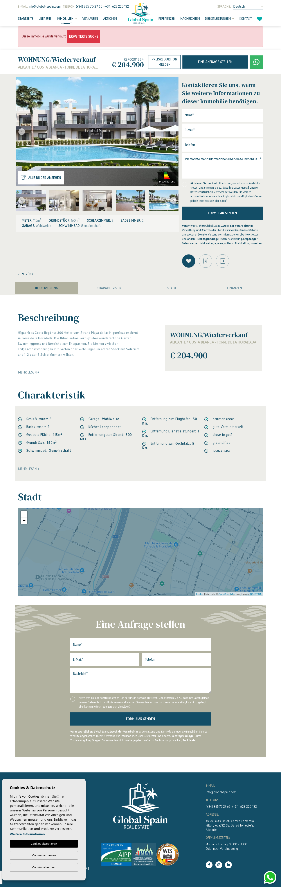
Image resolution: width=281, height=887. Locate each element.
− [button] (24, 520)
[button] (222, 261)
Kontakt (246, 18)
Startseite (25, 18)
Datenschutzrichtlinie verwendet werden (214, 192)
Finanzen (234, 288)
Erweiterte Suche (83, 36)
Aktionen (110, 18)
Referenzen (167, 18)
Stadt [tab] (172, 288)
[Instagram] (218, 864)
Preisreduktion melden (164, 62)
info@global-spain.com (45, 6)
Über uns (45, 18)
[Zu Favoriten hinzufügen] (188, 261)
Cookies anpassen (44, 855)
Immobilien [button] (65, 18)
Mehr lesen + (28, 469)
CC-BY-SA (255, 594)
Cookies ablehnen (44, 867)
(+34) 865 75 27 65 (89, 6)
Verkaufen (90, 18)
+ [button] (24, 514)
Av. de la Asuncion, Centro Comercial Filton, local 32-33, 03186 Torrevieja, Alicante (230, 825)
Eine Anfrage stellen (215, 62)
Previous (20, 131)
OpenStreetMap (226, 594)
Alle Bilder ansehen (44, 177)
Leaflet (200, 594)
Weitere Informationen (27, 834)
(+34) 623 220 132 (116, 6)
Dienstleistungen (218, 18)
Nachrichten (190, 18)
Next (174, 131)
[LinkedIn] (228, 864)
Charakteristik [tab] (109, 288)
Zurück (27, 274)
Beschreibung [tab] (46, 288)
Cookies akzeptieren (44, 844)
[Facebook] (209, 864)
